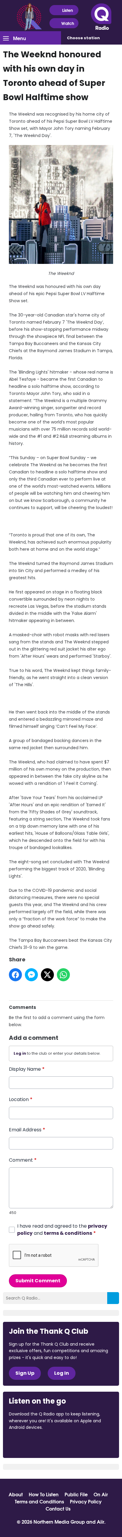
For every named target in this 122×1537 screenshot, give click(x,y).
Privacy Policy (86, 1501)
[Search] (113, 1298)
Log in (20, 1053)
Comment (23, 1160)
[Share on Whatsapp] (63, 974)
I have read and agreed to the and (62, 1230)
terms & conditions (68, 1233)
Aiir (100, 1521)
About (16, 1494)
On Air (101, 1494)
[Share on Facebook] (15, 974)
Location (21, 1099)
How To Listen (44, 1494)
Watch (67, 23)
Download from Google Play (81, 1443)
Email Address (27, 1129)
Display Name (27, 1069)
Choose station (83, 38)
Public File (76, 1494)
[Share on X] (47, 974)
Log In (61, 1373)
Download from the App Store (32, 1443)
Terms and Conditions (39, 1501)
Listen (67, 10)
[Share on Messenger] (31, 974)
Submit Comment (37, 1280)
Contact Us (58, 1508)
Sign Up (24, 1373)
